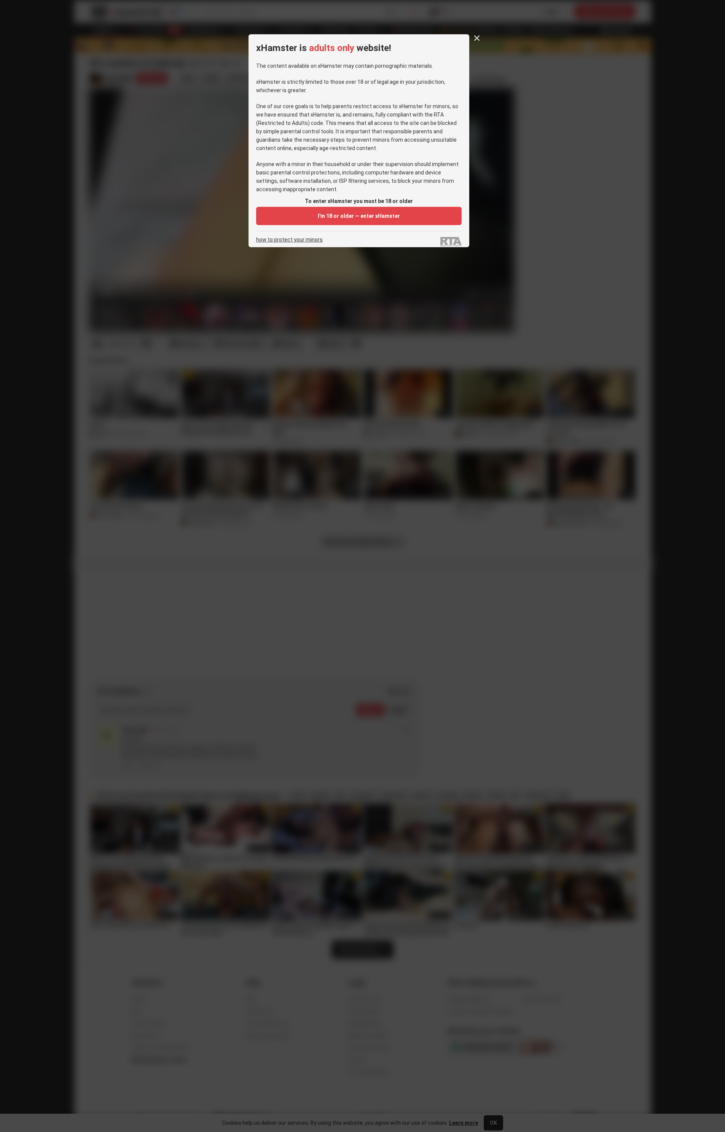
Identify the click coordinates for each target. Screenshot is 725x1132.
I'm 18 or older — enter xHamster (359, 216)
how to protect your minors (289, 240)
